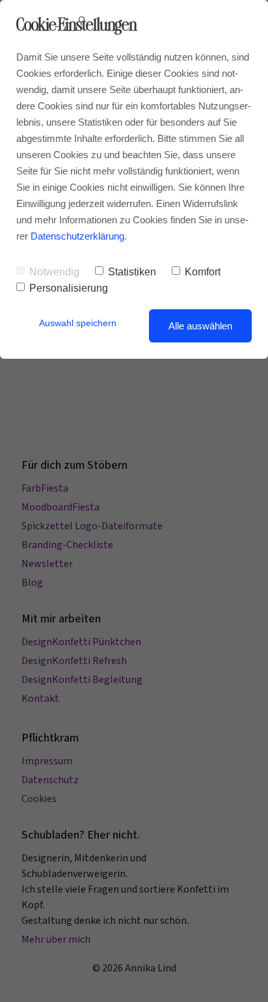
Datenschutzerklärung (77, 236)
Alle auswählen (200, 325)
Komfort (203, 271)
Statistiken (132, 271)
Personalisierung (68, 288)
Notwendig (54, 271)
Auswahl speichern (77, 323)
